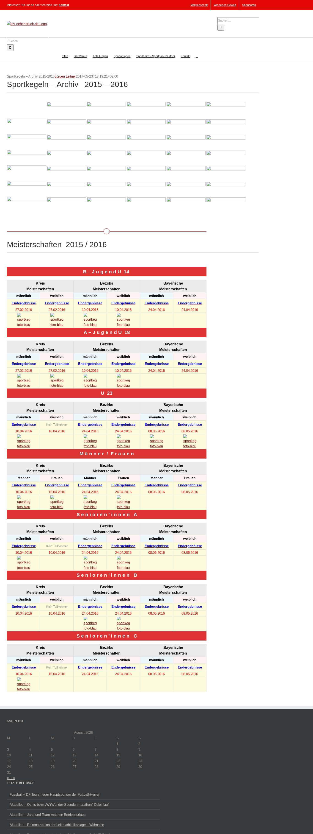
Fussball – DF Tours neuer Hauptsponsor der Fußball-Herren (55, 794)
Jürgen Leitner (65, 76)
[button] (197, 56)
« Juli (11, 778)
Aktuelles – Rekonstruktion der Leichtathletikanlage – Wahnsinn (57, 825)
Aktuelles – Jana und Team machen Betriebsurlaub (47, 815)
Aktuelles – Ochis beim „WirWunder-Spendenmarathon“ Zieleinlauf (59, 804)
